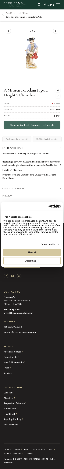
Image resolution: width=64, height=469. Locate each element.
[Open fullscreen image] (32, 53)
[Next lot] (55, 31)
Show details (48, 244)
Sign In (50, 4)
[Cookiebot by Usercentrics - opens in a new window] (48, 206)
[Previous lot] (8, 31)
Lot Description (12, 148)
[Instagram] (12, 276)
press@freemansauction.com (18, 313)
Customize (30, 260)
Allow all (32, 252)
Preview (7, 195)
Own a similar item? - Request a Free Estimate (32, 124)
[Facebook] (6, 276)
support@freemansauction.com (20, 332)
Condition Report (14, 188)
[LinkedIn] (19, 276)
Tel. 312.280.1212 (13, 326)
